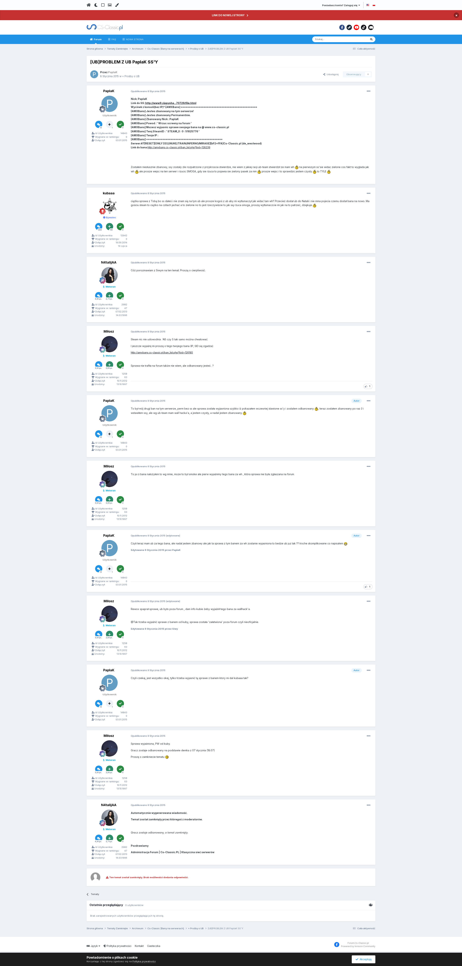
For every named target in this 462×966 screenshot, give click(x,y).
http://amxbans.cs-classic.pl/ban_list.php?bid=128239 (179, 147)
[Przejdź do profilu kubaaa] (109, 206)
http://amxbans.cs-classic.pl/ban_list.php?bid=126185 (162, 352)
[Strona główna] (89, 5)
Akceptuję (365, 959)
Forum (97, 39)
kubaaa (109, 193)
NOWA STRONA (134, 39)
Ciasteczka (153, 945)
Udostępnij (332, 74)
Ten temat (357, 39)
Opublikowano (148, 91)
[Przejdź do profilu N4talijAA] (109, 275)
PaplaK (108, 91)
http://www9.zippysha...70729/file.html (170, 103)
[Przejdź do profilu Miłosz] (109, 344)
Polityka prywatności (118, 945)
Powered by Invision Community (358, 946)
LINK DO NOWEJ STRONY (228, 15)
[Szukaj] (371, 39)
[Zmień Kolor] (117, 5)
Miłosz (109, 331)
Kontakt (139, 945)
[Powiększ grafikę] (296, 167)
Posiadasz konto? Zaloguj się (340, 5)
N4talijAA (108, 262)
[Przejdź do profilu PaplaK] (94, 74)
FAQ (113, 39)
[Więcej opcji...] (368, 91)
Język (94, 945)
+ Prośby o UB (131, 76)
